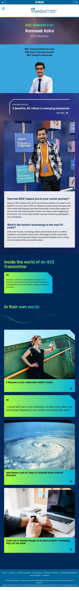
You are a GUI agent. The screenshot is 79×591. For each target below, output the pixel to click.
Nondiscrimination (51, 573)
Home (4, 573)
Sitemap (12, 573)
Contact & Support (24, 573)
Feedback (46, 575)
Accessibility (37, 573)
